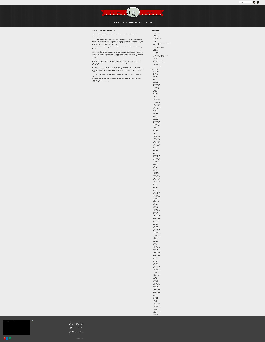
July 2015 (155, 277)
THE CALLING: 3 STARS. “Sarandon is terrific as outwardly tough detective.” (114, 34)
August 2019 (156, 201)
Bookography (115, 12)
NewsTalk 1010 (156, 52)
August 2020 (156, 183)
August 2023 (156, 127)
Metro (154, 49)
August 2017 (156, 238)
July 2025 (155, 91)
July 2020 (155, 184)
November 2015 (156, 271)
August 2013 (156, 312)
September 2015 (156, 274)
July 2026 (155, 73)
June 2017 (155, 241)
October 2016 (156, 254)
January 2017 (156, 249)
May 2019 (155, 206)
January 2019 (156, 212)
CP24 (154, 41)
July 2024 (155, 110)
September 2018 (156, 218)
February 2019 (156, 210)
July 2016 (155, 258)
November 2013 (156, 308)
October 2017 (156, 235)
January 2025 (156, 101)
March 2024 (156, 116)
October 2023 (156, 124)
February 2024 (156, 118)
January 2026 (156, 82)
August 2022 (156, 145)
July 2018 (155, 221)
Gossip (154, 46)
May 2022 (155, 150)
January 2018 (156, 230)
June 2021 (155, 167)
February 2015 (156, 284)
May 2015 (155, 280)
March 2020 (156, 190)
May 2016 (155, 261)
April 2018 (155, 226)
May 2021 (155, 169)
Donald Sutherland (98, 78)
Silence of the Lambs (126, 78)
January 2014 (156, 305)
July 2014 (155, 295)
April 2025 (155, 96)
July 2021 (155, 166)
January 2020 (156, 193)
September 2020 (156, 181)
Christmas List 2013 (157, 38)
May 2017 (155, 243)
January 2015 (156, 286)
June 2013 (155, 314)
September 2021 (156, 162)
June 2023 (155, 130)
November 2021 (156, 159)
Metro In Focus (156, 50)
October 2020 (156, 179)
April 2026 (155, 78)
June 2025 (155, 93)
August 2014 (156, 294)
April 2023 (155, 133)
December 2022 (156, 139)
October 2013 (156, 309)
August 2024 (156, 108)
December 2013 (156, 306)
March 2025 (156, 98)
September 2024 (156, 107)
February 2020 (156, 192)
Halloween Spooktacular (158, 47)
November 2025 (156, 85)
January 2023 (156, 138)
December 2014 (156, 287)
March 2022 (156, 153)
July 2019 (155, 203)
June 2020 (155, 186)
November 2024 (156, 104)
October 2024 (156, 105)
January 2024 (156, 119)
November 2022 (156, 141)
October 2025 (156, 87)
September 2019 (156, 200)
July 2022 (155, 147)
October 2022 (156, 142)
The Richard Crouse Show (159, 63)
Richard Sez (156, 61)
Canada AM (156, 36)
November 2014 (156, 289)
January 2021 (156, 175)
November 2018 (156, 215)
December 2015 (156, 269)
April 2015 (155, 281)
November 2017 (156, 234)
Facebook (257, 2)
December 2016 (156, 250)
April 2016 (155, 263)
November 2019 (156, 196)
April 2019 (155, 207)
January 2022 (156, 156)
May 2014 (155, 298)
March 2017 (156, 246)
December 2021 (156, 158)
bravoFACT (156, 35)
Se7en (120, 78)
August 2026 (156, 71)
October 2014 (156, 291)
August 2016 (156, 257)
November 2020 (156, 178)
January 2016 (156, 267)
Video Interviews (157, 66)
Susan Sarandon (135, 78)
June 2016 (155, 260)
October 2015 (156, 272)
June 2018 (155, 223)
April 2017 (155, 244)
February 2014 (156, 303)
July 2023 (155, 128)
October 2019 (156, 198)
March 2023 (156, 135)
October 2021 (156, 161)
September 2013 (156, 311)
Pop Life (155, 53)
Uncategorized (156, 64)
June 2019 (155, 204)
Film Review (99, 81)
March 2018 (156, 227)
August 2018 (156, 220)
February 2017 (156, 247)
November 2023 (156, 122)
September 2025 (156, 88)
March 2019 (156, 209)
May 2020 (155, 187)
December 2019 (156, 195)
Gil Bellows (109, 78)
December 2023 (156, 121)
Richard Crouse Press (158, 60)
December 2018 (156, 213)
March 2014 (156, 301)
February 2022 (156, 155)
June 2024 (155, 112)
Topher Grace (99, 80)
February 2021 (156, 173)
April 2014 (155, 300)
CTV (7, 338)
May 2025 (155, 94)
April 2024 (155, 115)
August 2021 (156, 164)
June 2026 (155, 74)
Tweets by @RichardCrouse (10, 321)
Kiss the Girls (115, 78)
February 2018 (156, 229)
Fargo (104, 78)
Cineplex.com (156, 39)
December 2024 (156, 102)
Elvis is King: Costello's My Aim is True (162, 43)
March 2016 (156, 264)
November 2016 (156, 252)
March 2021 (156, 172)
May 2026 (155, 76)
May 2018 (155, 224)
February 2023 (156, 136)
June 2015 (155, 278)
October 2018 (156, 216)
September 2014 (156, 292)
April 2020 (155, 189)
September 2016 (156, 255)
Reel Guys (155, 58)
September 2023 (156, 125)
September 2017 (156, 237)
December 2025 (156, 84)
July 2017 (155, 240)
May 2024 (155, 113)
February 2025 (156, 99)
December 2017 (156, 232)
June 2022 (155, 149)
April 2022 (155, 152)
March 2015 (156, 283)
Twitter (254, 2)
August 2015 (156, 275)
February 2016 (156, 266)
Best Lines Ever (156, 33)
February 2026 (156, 81)
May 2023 (155, 132)
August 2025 (156, 90)
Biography (150, 12)
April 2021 (155, 170)
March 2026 (156, 79)
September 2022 (156, 144)
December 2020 (156, 176)
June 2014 (155, 297)
